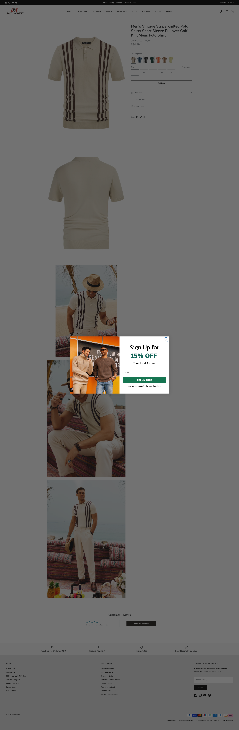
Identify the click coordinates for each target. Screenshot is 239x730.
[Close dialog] (166, 339)
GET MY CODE (144, 380)
